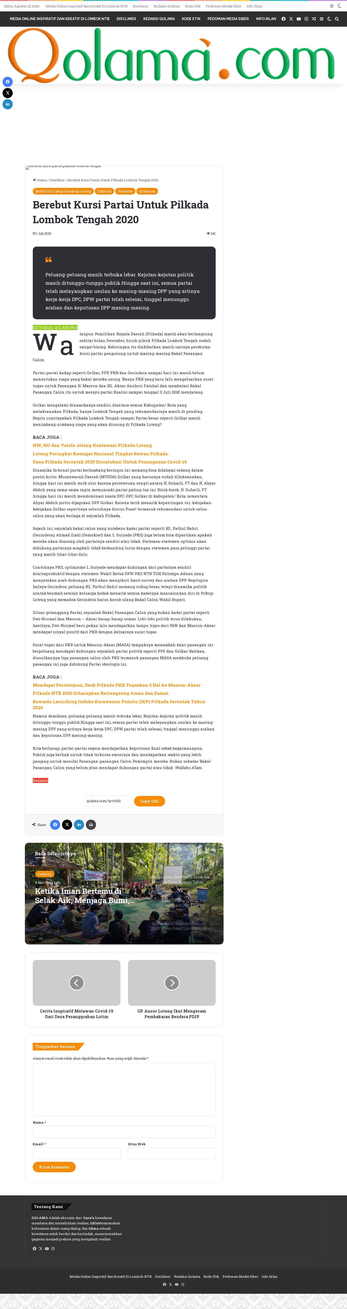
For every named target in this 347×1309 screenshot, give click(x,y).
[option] (124, 893)
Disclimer (141, 6)
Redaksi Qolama (167, 6)
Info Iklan (254, 6)
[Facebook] (55, 825)
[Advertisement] (173, 127)
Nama (39, 1122)
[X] (67, 825)
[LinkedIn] (79, 825)
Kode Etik (193, 6)
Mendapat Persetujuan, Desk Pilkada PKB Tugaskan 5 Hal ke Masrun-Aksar (117, 685)
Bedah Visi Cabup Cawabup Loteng (63, 191)
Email (39, 1144)
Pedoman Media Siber (224, 6)
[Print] (91, 825)
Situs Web (137, 1144)
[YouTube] (47, 1249)
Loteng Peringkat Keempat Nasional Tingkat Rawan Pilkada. (101, 454)
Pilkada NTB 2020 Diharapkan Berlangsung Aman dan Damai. (101, 693)
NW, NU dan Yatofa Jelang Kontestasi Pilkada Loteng (92, 445)
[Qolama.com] (173, 55)
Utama (41, 180)
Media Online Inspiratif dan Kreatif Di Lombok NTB (87, 6)
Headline (57, 180)
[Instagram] (53, 1249)
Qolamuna (147, 191)
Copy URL (149, 801)
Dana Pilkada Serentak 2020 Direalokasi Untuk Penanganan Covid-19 (110, 462)
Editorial (104, 191)
